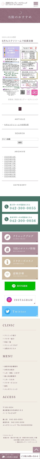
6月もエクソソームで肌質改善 (17, 41)
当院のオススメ (10, 348)
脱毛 (6, 386)
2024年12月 (10, 163)
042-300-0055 (16, 419)
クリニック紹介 (10, 335)
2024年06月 (10, 176)
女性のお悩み (9, 369)
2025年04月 (10, 157)
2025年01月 (10, 161)
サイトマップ (8, 435)
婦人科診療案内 (10, 376)
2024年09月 (10, 170)
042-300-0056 (17, 422)
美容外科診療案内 (11, 366)
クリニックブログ (11, 345)
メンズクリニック (11, 389)
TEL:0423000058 (25, 425)
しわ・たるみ (9, 379)
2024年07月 (10, 174)
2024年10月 (10, 168)
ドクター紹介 (9, 338)
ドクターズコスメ (11, 382)
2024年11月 (10, 165)
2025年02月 (10, 159)
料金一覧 (7, 342)
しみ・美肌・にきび (12, 373)
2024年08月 (10, 172)
